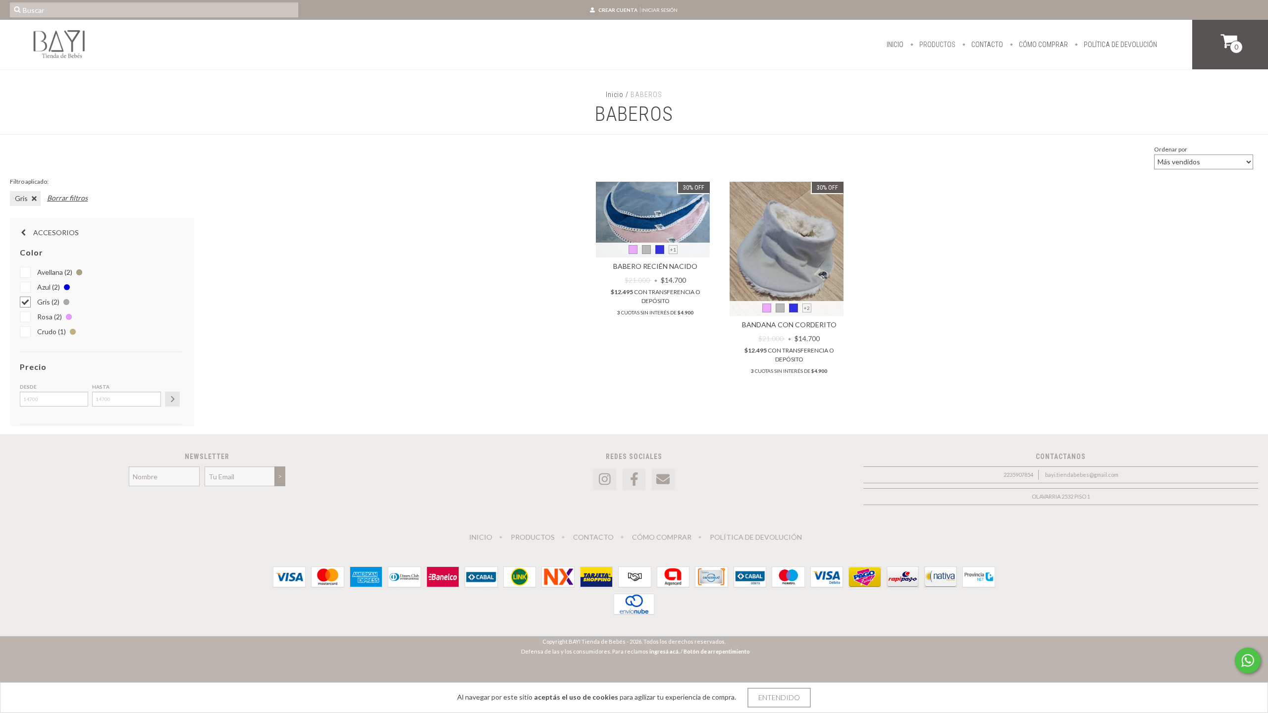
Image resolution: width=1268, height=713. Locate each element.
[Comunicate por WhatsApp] (1248, 660)
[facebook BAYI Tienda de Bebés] (634, 479)
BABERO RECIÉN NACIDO (655, 266)
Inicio (895, 45)
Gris (21, 198)
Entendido (779, 697)
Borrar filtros (67, 198)
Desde (28, 387)
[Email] (663, 479)
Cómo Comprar (1042, 45)
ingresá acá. (664, 651)
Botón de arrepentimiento (717, 651)
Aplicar (172, 399)
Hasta (100, 387)
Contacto (986, 45)
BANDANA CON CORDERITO (789, 324)
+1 (673, 250)
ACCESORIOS (55, 232)
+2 (807, 308)
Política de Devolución (1119, 45)
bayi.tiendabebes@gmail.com (1081, 474)
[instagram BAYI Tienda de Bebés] (604, 479)
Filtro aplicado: (29, 181)
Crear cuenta (617, 10)
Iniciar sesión (659, 10)
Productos (936, 45)
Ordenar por (1170, 149)
